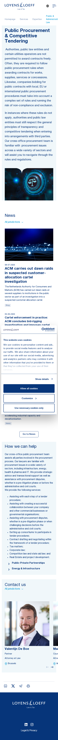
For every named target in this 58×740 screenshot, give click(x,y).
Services (24, 19)
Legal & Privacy (29, 731)
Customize (27, 398)
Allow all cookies (29, 388)
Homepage (10, 19)
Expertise (37, 19)
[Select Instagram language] (31, 724)
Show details (42, 379)
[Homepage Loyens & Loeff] (20, 6)
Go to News (29, 434)
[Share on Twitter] (13, 686)
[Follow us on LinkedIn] (26, 724)
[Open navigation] (54, 6)
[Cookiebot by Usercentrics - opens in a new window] (42, 329)
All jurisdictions (12, 222)
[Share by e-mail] (21, 686)
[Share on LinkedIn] (5, 686)
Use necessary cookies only (29, 408)
